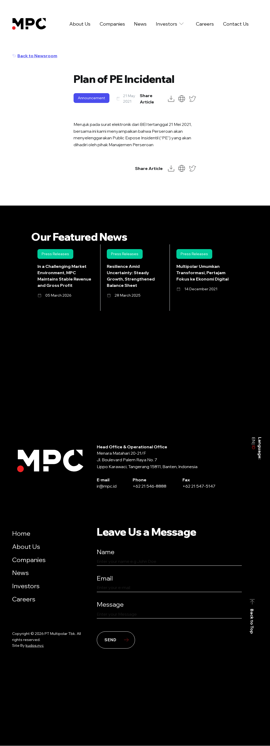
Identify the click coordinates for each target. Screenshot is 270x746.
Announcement (91, 98)
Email (105, 578)
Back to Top (252, 621)
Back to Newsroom (37, 55)
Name (105, 552)
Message (110, 604)
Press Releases (55, 253)
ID (253, 446)
